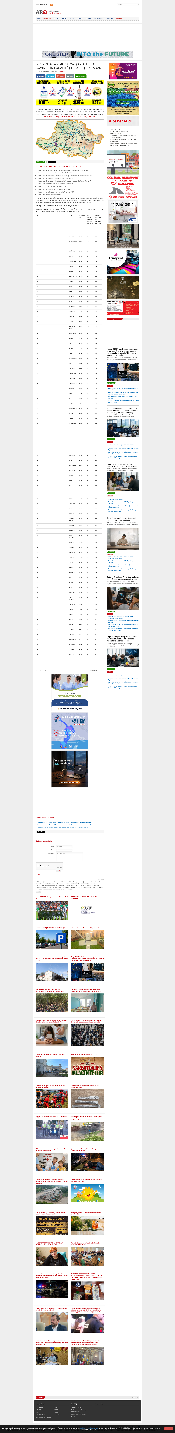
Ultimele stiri (47, 18)
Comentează (41, 161)
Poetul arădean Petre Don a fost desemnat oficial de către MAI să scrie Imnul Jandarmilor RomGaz (64, 824)
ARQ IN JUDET (98, 18)
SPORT (80, 18)
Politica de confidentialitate (78, 1414)
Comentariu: (51, 853)
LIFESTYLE (109, 18)
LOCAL (56, 18)
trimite (58, 871)
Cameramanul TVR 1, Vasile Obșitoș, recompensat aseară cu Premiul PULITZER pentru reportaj (64, 822)
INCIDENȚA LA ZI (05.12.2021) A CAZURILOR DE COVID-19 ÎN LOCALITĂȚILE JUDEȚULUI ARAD (64, 827)
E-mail (52, 850)
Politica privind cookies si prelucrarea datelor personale (81, 1410)
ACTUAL (72, 18)
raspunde (38, 891)
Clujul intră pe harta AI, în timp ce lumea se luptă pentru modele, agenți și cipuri (123, 578)
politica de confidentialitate (89, 1428)
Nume (52, 846)
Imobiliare (119, 18)
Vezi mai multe (135, 1397)
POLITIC (64, 18)
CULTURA (88, 18)
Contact (73, 1416)
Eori (37, 879)
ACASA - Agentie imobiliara (43, 1417)
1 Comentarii (62, 71)
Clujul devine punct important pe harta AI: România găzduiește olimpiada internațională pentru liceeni (122, 639)
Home (39, 18)
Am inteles (169, 1429)
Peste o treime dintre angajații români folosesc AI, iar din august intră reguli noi (123, 465)
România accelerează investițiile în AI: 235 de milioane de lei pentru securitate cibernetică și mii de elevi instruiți (122, 411)
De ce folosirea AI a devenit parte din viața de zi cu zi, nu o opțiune (122, 519)
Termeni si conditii (76, 1407)
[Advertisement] (87, 37)
